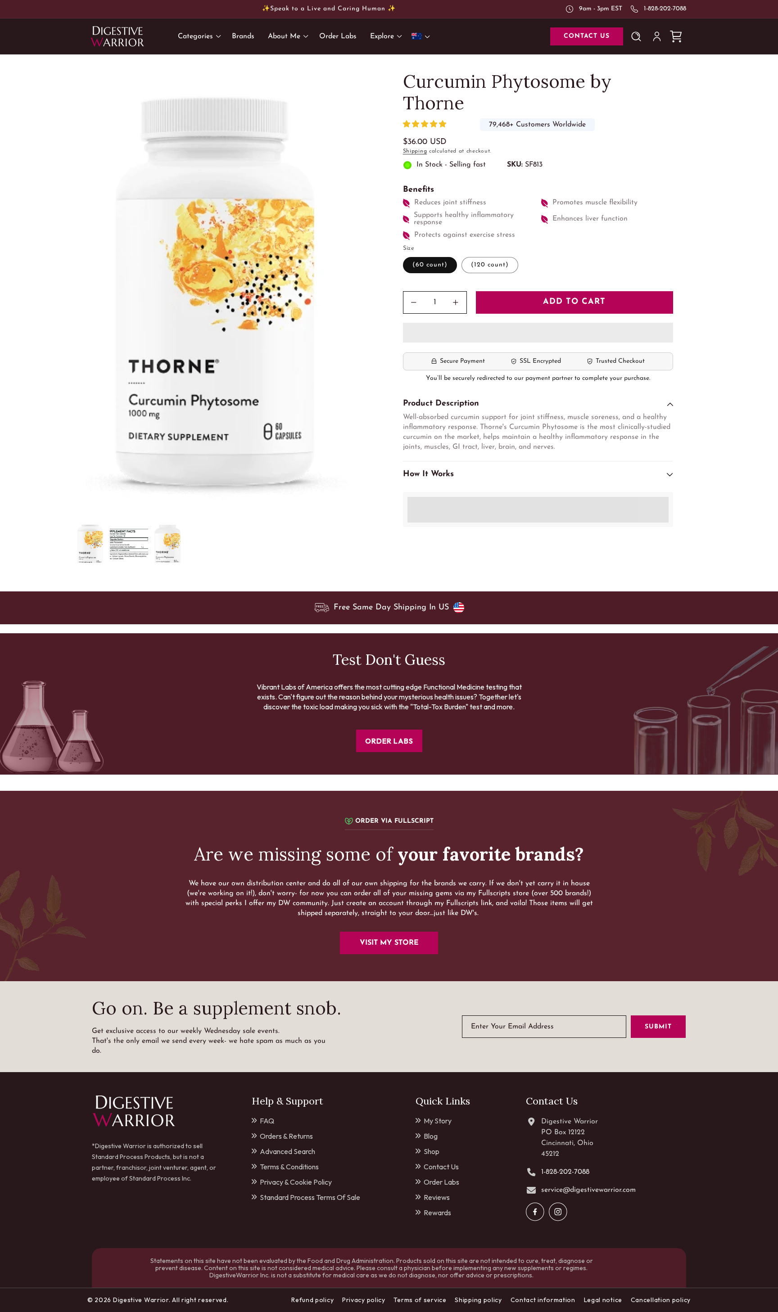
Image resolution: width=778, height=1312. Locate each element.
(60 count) (430, 264)
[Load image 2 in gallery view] (129, 544)
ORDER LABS (389, 740)
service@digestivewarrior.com (588, 1190)
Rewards (437, 1212)
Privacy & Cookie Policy (296, 1181)
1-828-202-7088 (665, 8)
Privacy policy (363, 1299)
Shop (431, 1151)
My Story (438, 1120)
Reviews (437, 1197)
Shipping (415, 151)
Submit (658, 1026)
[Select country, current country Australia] (422, 36)
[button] (425, 125)
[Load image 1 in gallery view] (91, 544)
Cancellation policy (661, 1299)
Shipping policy (478, 1299)
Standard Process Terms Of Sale (310, 1197)
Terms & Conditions (289, 1166)
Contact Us (441, 1166)
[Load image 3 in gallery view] (167, 544)
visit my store (389, 943)
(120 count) (490, 264)
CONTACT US (587, 36)
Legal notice (603, 1299)
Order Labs (441, 1181)
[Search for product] (638, 36)
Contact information (543, 1299)
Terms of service (420, 1299)
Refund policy (312, 1299)
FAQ (267, 1120)
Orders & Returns (286, 1136)
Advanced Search (287, 1151)
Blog (431, 1136)
